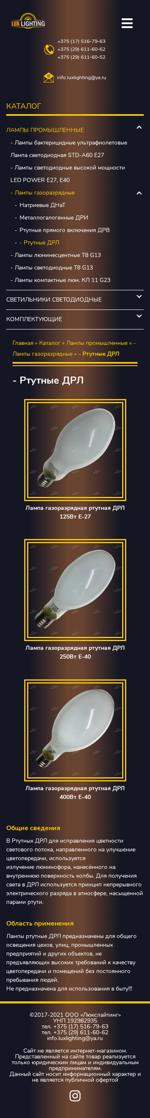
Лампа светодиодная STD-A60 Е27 (57, 155)
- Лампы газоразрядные (42, 193)
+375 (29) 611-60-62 (81, 49)
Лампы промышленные (45, 130)
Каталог (49, 343)
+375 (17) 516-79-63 (81, 41)
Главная (22, 343)
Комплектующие (34, 319)
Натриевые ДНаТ (42, 205)
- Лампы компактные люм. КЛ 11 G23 (60, 280)
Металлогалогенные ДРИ (54, 218)
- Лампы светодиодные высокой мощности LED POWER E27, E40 (67, 174)
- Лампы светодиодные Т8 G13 (51, 268)
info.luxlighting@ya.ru (81, 77)
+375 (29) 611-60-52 (81, 57)
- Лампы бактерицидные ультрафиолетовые (68, 143)
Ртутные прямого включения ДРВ (65, 230)
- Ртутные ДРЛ (39, 243)
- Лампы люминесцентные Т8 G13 (55, 255)
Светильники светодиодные (54, 300)
